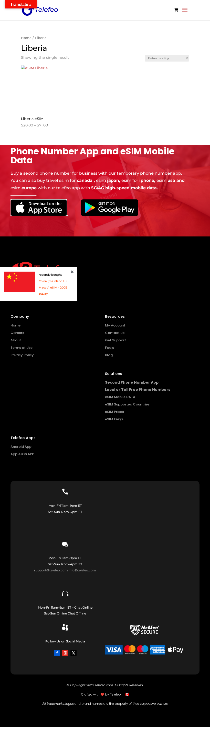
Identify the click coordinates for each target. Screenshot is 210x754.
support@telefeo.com (51, 570)
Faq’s (109, 347)
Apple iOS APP (22, 454)
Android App (21, 446)
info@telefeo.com (82, 570)
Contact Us (114, 332)
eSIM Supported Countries (127, 404)
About (15, 340)
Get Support (115, 340)
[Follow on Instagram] (65, 653)
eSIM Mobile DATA (120, 396)
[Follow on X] (73, 653)
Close (72, 271)
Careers (17, 332)
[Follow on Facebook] (57, 653)
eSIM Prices (114, 411)
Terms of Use (21, 347)
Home (26, 38)
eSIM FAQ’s (114, 419)
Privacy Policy (22, 355)
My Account (115, 325)
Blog (109, 355)
